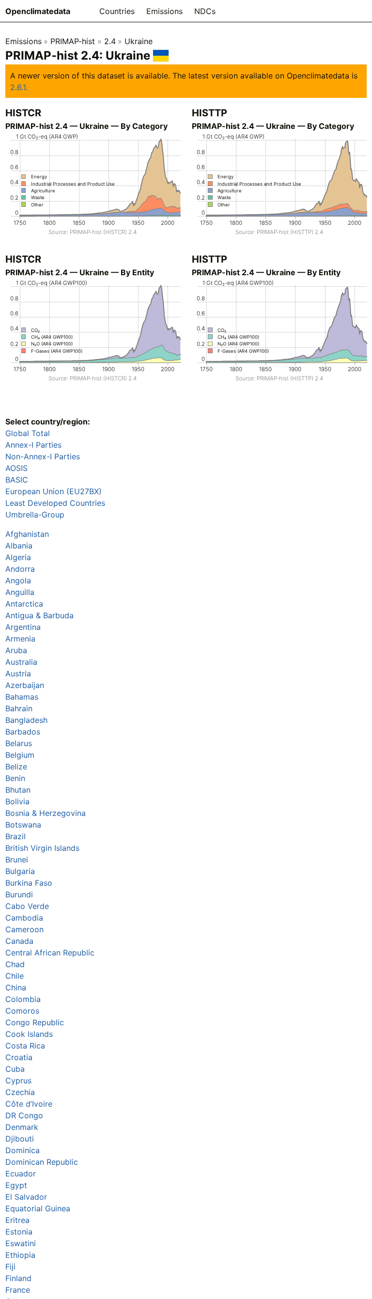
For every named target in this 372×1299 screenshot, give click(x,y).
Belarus (18, 743)
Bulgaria (20, 871)
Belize (16, 766)
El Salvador (26, 1197)
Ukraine (138, 41)
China (15, 987)
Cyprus (18, 1080)
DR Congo (24, 1115)
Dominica (22, 1150)
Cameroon (24, 929)
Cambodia (24, 918)
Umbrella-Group (34, 514)
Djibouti (19, 1138)
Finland (18, 1278)
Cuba (15, 1069)
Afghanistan (27, 534)
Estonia (18, 1231)
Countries (117, 11)
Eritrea (17, 1220)
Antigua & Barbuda (39, 615)
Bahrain (18, 708)
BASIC (16, 480)
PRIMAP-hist (72, 41)
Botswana (23, 824)
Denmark (21, 1127)
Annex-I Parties (33, 445)
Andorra (20, 569)
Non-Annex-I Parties (42, 456)
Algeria (18, 557)
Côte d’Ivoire (28, 1104)
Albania (18, 545)
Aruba (16, 650)
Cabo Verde (27, 906)
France (17, 1290)
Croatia (18, 1057)
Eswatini (20, 1243)
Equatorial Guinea (37, 1208)
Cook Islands (29, 1034)
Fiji (10, 1266)
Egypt (16, 1185)
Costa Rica (25, 1045)
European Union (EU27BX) (53, 491)
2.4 (110, 41)
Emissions (164, 11)
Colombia (23, 999)
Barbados (22, 731)
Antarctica (24, 604)
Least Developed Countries (55, 503)
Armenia (20, 638)
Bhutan (18, 790)
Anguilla (19, 592)
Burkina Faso (28, 883)
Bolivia (17, 801)
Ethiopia (20, 1255)
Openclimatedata (37, 11)
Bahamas (21, 697)
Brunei (16, 859)
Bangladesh (26, 720)
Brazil (15, 836)
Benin (15, 778)
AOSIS (16, 468)
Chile (14, 976)
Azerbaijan (24, 685)
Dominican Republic (41, 1162)
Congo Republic (34, 1022)
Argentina (23, 627)
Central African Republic (49, 952)
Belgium (19, 755)
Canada (19, 941)
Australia (21, 662)
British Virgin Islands (42, 848)
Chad (15, 964)
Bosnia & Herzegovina (45, 813)
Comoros (22, 1011)
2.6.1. (19, 87)
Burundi (19, 894)
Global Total (27, 433)
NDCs (205, 11)
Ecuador (20, 1173)
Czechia (20, 1092)
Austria (18, 673)
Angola (18, 580)
